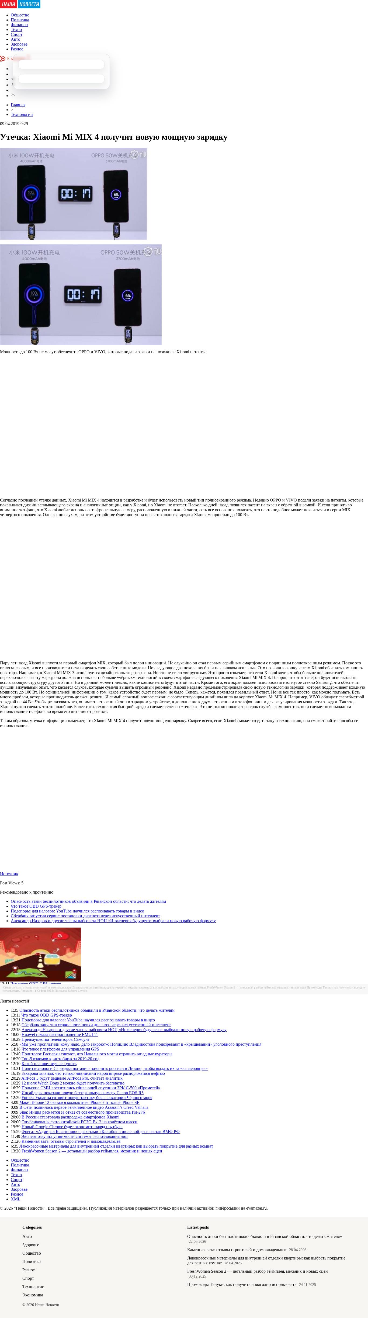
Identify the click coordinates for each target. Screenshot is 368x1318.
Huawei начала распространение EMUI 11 (60, 1034)
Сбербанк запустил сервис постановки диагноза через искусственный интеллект (85, 916)
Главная (18, 104)
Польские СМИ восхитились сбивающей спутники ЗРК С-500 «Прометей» (91, 1088)
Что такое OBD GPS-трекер (36, 906)
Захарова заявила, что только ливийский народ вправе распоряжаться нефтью (93, 1073)
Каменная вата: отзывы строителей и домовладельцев (37, 987)
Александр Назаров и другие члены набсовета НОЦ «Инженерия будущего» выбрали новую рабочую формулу (113, 920)
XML (15, 1199)
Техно (16, 29)
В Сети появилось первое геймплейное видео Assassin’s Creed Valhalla (83, 1107)
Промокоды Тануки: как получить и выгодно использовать (241, 1284)
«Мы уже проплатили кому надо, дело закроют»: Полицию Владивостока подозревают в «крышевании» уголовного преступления (140, 1044)
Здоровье (19, 44)
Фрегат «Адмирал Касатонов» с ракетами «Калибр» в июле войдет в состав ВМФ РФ (101, 1131)
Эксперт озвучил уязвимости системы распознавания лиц (74, 1136)
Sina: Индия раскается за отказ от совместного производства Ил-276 (82, 1112)
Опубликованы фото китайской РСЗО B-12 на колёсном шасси (79, 1122)
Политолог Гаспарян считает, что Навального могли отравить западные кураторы (97, 1054)
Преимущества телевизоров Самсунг (56, 1039)
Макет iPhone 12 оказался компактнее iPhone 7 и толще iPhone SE (79, 1102)
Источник (9, 873)
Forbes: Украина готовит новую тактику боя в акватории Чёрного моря (87, 1097)
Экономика (32, 1295)
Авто (15, 39)
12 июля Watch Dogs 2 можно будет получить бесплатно (73, 1083)
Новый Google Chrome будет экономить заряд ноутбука (72, 1126)
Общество (20, 15)
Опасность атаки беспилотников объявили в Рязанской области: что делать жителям (88, 901)
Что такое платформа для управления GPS (60, 1049)
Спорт (16, 34)
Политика (20, 20)
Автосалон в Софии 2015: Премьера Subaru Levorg (53, 990)
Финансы (19, 24)
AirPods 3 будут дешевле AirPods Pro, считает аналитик (72, 1078)
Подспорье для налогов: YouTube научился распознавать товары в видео (77, 911)
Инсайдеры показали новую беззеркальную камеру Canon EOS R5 (83, 1092)
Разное (17, 49)
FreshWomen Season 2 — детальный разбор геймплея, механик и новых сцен (256, 987)
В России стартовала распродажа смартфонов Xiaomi (70, 1117)
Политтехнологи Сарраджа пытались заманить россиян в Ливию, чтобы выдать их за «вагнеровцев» (115, 1068)
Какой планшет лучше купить (49, 1063)
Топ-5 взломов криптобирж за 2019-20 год (60, 1058)
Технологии (22, 114)
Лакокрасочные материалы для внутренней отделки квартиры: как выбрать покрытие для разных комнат (139, 987)
